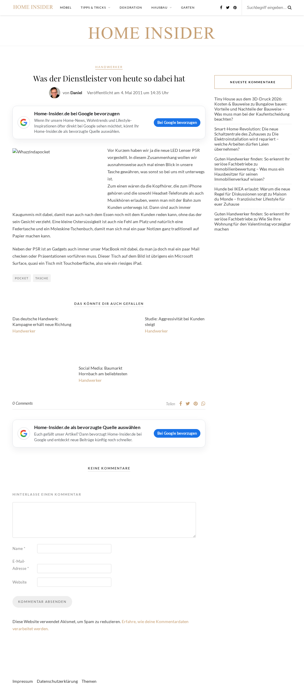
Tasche (41, 278)
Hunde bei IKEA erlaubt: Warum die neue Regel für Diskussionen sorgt (252, 191)
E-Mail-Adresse (20, 565)
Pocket (21, 278)
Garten (188, 7)
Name (18, 548)
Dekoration (131, 7)
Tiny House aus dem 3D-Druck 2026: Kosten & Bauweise (248, 101)
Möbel (66, 7)
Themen (89, 681)
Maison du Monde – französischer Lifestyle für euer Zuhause (250, 199)
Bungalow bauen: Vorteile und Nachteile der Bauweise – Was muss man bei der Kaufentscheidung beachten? (251, 111)
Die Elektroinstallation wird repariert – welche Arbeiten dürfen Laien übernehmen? (246, 141)
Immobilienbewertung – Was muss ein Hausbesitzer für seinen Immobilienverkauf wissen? (249, 174)
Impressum (22, 681)
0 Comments (22, 403)
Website (19, 582)
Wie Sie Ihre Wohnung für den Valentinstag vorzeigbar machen (252, 223)
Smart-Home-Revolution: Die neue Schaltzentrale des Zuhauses (246, 131)
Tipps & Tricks (93, 7)
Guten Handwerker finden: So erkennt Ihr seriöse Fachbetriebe (252, 161)
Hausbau (159, 7)
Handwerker (109, 67)
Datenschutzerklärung (57, 681)
